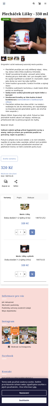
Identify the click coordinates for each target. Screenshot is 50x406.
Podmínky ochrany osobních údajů (16, 308)
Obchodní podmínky (10, 305)
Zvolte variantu (9, 159)
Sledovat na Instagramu (21, 347)
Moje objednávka (9, 311)
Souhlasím (24, 400)
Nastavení (24, 393)
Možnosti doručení (9, 174)
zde (34, 387)
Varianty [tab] (7, 197)
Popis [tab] (19, 197)
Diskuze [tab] (31, 197)
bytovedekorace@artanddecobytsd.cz (17, 378)
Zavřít (21, 182)
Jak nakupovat (8, 302)
